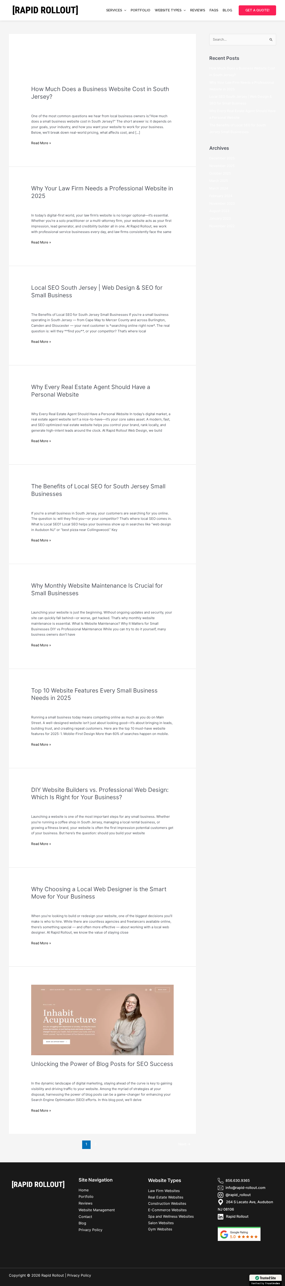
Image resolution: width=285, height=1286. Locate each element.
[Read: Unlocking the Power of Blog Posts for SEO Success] (102, 1020)
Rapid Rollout (235, 1216)
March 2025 (218, 181)
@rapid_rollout (238, 1194)
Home (84, 1190)
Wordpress (105, 107)
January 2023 (220, 218)
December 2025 (222, 158)
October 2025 (220, 173)
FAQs (214, 10)
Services (114, 10)
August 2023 (219, 211)
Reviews (197, 10)
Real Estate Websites (165, 1197)
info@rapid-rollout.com (245, 1187)
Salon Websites (161, 1223)
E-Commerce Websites (167, 1210)
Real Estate (40, 405)
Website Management (97, 1210)
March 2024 (218, 188)
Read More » (41, 142)
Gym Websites (160, 1229)
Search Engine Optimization (53, 107)
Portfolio (140, 10)
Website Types (168, 10)
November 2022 (222, 226)
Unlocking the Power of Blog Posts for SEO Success (102, 1063)
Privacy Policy (90, 1230)
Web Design (86, 107)
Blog (227, 10)
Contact (85, 1216)
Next (184, 1144)
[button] (124, 10)
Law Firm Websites (46, 206)
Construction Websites (167, 1203)
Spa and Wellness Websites (171, 1216)
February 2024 (220, 196)
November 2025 (222, 166)
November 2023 (222, 203)
